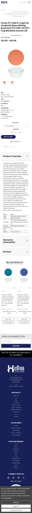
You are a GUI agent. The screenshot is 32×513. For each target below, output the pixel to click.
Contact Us (16, 412)
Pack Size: (16, 122)
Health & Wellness (16, 433)
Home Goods (16, 430)
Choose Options (8, 322)
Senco (16, 454)
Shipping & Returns (16, 409)
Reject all (16, 506)
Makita (16, 447)
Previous (3, 295)
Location (16, 402)
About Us (16, 395)
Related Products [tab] (14, 262)
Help (16, 400)
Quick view (8, 319)
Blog (16, 414)
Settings (16, 502)
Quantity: (16, 129)
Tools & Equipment (16, 428)
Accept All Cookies (16, 510)
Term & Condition (16, 407)
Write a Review (5, 37)
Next (30, 295)
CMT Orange (16, 460)
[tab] (16, 156)
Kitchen (16, 426)
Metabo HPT (16, 449)
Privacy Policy (16, 405)
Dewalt (16, 465)
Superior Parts (16, 458)
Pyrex (16, 444)
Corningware (16, 463)
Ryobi (16, 456)
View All (16, 467)
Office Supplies (16, 435)
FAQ (16, 398)
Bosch (16, 451)
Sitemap (16, 416)
